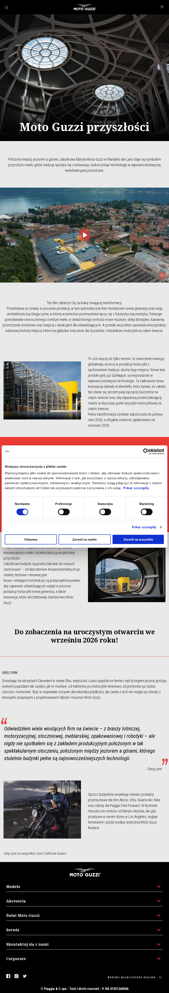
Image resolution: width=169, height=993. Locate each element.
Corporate (16, 958)
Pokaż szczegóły (136, 487)
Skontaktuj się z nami (27, 944)
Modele (13, 886)
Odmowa (30, 539)
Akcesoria (16, 900)
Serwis (12, 929)
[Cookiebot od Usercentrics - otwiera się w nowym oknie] (146, 452)
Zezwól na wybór (84, 539)
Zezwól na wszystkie (138, 539)
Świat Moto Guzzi (23, 915)
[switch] (64, 512)
